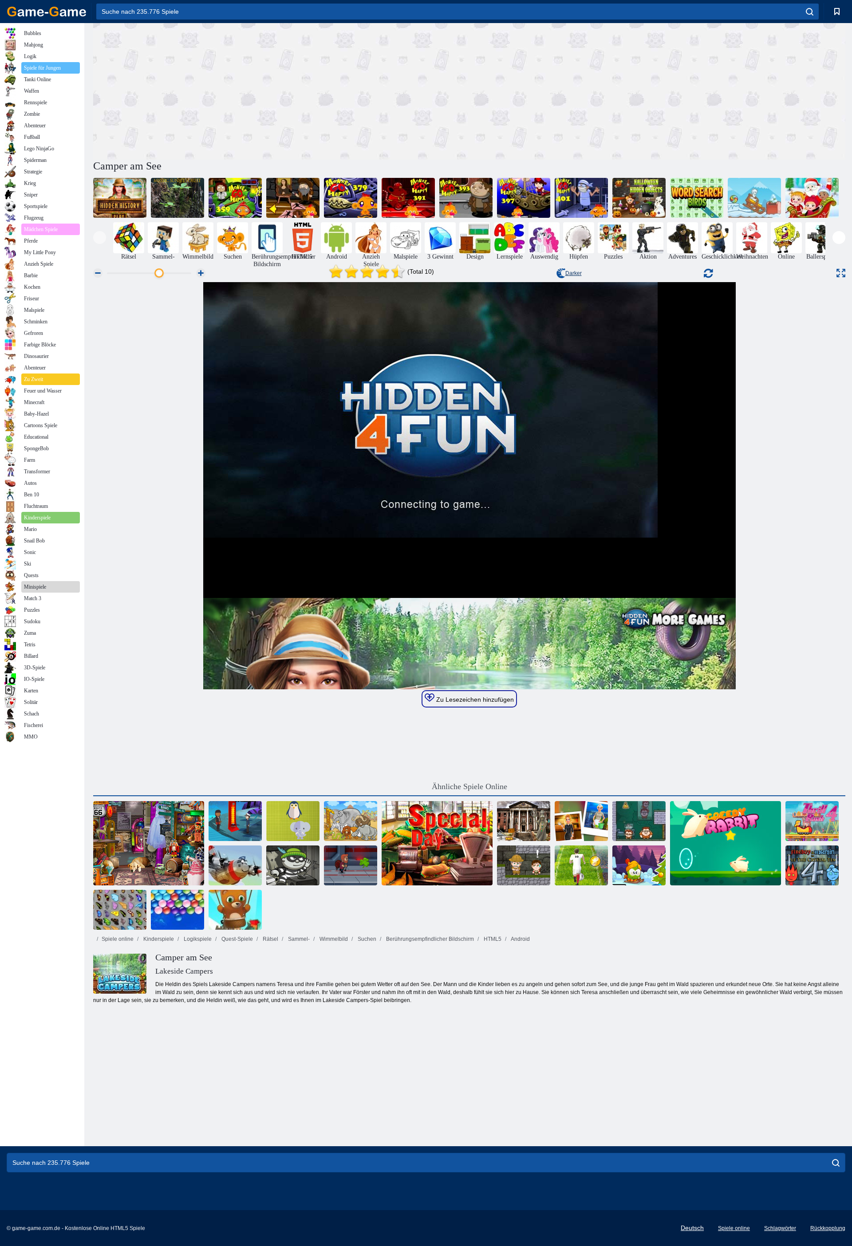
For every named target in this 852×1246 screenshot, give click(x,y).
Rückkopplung (827, 1228)
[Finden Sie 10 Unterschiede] (350, 821)
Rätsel (269, 939)
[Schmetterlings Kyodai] (119, 910)
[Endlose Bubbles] (177, 910)
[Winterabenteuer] (639, 865)
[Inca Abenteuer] (523, 865)
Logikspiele (197, 939)
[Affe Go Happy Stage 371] (293, 198)
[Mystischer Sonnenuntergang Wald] (177, 198)
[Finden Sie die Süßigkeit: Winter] (754, 198)
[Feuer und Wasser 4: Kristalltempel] (812, 865)
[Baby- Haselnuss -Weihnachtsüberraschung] (812, 198)
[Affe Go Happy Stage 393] (466, 198)
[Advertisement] (281, 90)
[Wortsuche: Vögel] (696, 198)
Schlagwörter (780, 1228)
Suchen (366, 939)
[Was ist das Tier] (293, 821)
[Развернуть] (840, 273)
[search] (809, 11)
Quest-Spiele (236, 939)
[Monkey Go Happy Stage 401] (581, 198)
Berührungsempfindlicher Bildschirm (429, 939)
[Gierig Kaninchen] (725, 843)
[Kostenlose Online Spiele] (47, 11)
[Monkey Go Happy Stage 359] (235, 198)
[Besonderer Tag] (437, 843)
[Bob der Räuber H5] (293, 865)
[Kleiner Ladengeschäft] (148, 843)
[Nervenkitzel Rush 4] (812, 821)
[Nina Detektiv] (581, 821)
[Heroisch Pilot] (235, 865)
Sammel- (298, 939)
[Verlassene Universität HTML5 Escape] (523, 821)
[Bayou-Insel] (235, 821)
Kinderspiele (158, 939)
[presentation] (99, 237)
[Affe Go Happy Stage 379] (350, 198)
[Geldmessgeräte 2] (639, 821)
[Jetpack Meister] (350, 865)
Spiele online (118, 939)
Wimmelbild (333, 939)
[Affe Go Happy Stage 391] (408, 198)
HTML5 (491, 939)
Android (520, 939)
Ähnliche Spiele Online (469, 786)
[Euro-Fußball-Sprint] (581, 865)
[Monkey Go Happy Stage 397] (523, 198)
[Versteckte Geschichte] (119, 198)
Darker (573, 273)
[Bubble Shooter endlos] (235, 910)
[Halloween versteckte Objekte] (639, 198)
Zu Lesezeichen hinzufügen (474, 699)
